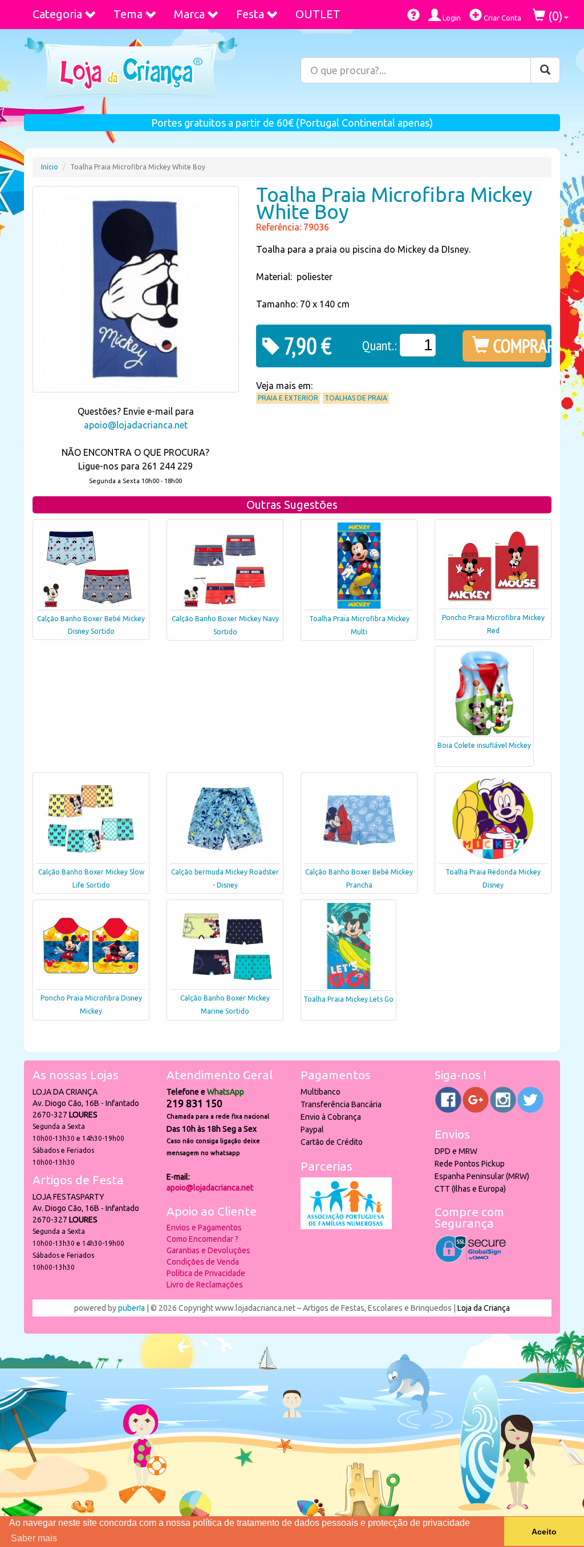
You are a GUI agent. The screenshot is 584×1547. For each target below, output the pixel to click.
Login (451, 18)
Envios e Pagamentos (204, 1227)
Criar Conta (501, 18)
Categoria (57, 14)
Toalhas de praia (356, 398)
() (554, 16)
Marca (189, 14)
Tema (128, 14)
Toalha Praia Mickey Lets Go (348, 999)
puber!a (131, 1308)
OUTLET (317, 14)
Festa (250, 14)
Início (49, 167)
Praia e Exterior (288, 398)
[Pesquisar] (545, 70)
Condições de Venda (203, 1261)
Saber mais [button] (34, 1538)
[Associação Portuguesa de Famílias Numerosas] (346, 1226)
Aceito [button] (544, 1531)
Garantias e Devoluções (208, 1250)
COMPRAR (517, 346)
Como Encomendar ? (202, 1239)
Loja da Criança (483, 1308)
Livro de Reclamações (205, 1284)
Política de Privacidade (206, 1273)
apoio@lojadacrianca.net (136, 425)
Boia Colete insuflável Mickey (484, 745)
